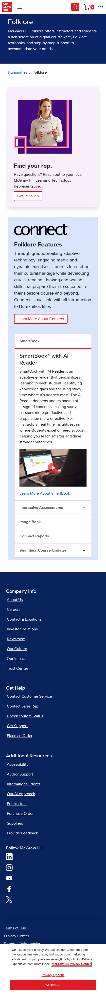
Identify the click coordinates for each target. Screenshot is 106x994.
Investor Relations (22, 629)
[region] (53, 969)
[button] (53, 468)
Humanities (17, 72)
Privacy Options (53, 975)
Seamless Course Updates (43, 550)
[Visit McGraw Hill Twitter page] (9, 899)
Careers (13, 610)
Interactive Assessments (41, 508)
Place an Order (19, 736)
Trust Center (17, 668)
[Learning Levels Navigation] (20, 7)
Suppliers (15, 823)
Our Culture (17, 649)
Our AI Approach (21, 794)
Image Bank (30, 522)
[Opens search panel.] (75, 7)
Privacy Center (16, 936)
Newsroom (16, 639)
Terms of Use (15, 928)
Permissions (17, 804)
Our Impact (16, 659)
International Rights (23, 784)
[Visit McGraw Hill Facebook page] (9, 888)
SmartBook (29, 341)
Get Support (17, 726)
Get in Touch (28, 196)
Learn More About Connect (41, 319)
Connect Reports (34, 536)
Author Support (20, 774)
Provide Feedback (22, 833)
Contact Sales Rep (22, 706)
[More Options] (100, 6)
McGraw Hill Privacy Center (71, 964)
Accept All (53, 985)
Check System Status (25, 716)
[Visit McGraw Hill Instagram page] (9, 867)
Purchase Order (20, 814)
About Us (15, 600)
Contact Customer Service (29, 696)
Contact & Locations (24, 619)
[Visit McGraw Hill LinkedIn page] (9, 856)
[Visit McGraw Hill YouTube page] (9, 878)
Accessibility (17, 764)
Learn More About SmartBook (44, 493)
